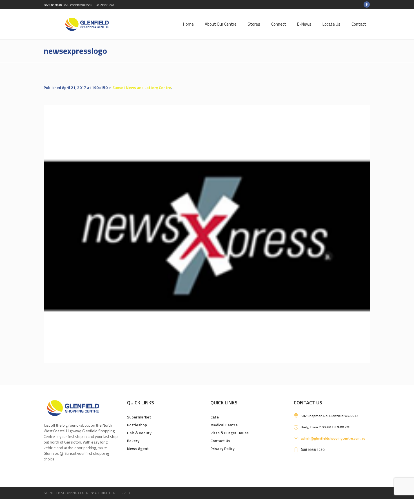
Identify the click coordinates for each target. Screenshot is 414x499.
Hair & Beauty (139, 433)
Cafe (214, 417)
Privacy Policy (222, 448)
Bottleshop (137, 425)
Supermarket (139, 417)
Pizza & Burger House (229, 433)
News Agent (138, 448)
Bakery (133, 441)
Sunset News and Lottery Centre (141, 87)
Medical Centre (224, 425)
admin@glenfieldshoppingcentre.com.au (333, 438)
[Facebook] (367, 4)
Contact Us (220, 441)
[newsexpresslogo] (207, 234)
